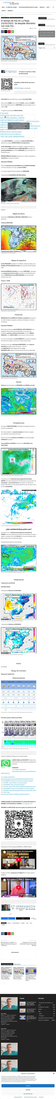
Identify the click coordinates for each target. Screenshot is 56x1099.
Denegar (28, 1089)
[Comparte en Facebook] (2, 914)
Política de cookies (18, 1097)
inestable (23, 923)
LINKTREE (16, 88)
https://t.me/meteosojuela (17, 784)
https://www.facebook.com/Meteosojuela (21, 781)
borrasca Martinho (16, 923)
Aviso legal (41, 1097)
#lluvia (9, 134)
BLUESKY (6, 790)
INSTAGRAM (7, 788)
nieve (31, 923)
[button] (54, 1073)
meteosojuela (5, 28)
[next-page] (4, 983)
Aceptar (28, 1085)
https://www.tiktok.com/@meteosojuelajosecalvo (22, 786)
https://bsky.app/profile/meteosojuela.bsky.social (22, 790)
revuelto (3, 924)
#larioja (17, 134)
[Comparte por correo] (7, 914)
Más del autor (17, 964)
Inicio (3, 7)
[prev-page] (2, 983)
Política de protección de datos (30, 1097)
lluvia (27, 923)
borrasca (9, 923)
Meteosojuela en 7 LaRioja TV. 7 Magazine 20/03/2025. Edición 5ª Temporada (9, 944)
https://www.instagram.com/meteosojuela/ (22, 788)
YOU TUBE (6, 792)
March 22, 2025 (30, 128)
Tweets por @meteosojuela (47, 34)
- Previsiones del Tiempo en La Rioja (21, 14)
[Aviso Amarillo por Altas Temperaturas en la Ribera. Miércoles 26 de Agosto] (31, 971)
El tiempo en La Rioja (9, 14)
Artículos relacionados (7, 964)
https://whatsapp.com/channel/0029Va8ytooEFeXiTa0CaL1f (17, 779)
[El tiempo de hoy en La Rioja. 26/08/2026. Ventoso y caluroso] (18, 971)
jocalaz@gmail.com (27, 803)
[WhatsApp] (12, 31)
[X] (5, 31)
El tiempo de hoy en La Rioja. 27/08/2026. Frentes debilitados (6, 977)
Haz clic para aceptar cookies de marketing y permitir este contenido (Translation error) (19, 126)
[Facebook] (2, 31)
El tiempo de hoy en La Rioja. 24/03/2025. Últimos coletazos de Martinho (28, 944)
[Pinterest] (9, 31)
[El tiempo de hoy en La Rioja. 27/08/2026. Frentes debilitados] (6, 971)
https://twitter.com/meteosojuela (18, 782)
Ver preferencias (28, 1093)
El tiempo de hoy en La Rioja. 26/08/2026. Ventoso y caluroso (18, 977)
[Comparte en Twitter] (5, 914)
